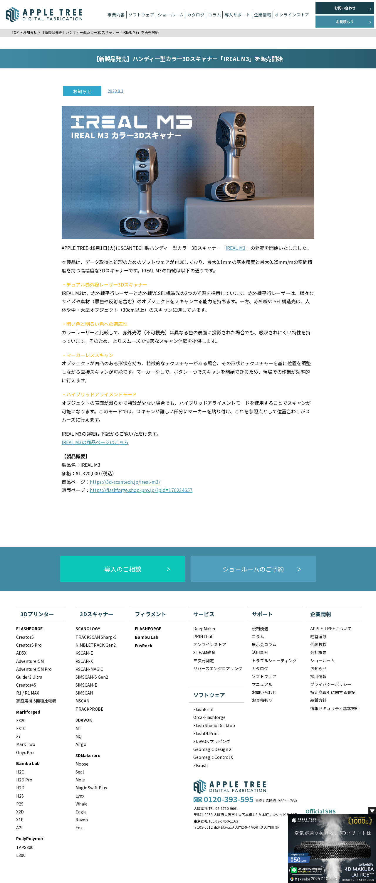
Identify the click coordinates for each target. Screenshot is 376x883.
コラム (258, 636)
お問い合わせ (344, 7)
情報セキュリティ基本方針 (334, 708)
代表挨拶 (318, 644)
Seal (79, 772)
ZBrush (200, 765)
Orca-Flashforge (209, 717)
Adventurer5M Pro (34, 669)
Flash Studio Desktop (214, 725)
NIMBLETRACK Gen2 (95, 645)
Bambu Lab (28, 763)
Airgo (80, 744)
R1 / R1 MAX (27, 693)
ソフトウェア (264, 676)
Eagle (81, 812)
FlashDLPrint (206, 733)
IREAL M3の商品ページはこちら (95, 442)
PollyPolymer (29, 838)
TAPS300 (24, 847)
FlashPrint (203, 709)
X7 (18, 736)
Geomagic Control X (213, 757)
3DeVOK (83, 720)
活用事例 (260, 652)
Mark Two (25, 744)
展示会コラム (264, 644)
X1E (20, 820)
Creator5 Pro (29, 645)
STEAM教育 (128, 102)
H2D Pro (24, 780)
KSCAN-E (84, 653)
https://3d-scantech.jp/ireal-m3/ (125, 481)
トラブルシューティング (274, 660)
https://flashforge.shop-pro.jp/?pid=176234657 (141, 489)
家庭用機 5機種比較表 (36, 701)
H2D (20, 788)
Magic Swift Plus (91, 788)
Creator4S (26, 685)
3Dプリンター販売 (128, 48)
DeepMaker (128, 30)
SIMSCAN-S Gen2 (91, 677)
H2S (20, 796)
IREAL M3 (236, 247)
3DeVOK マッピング (211, 741)
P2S (20, 804)
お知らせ (318, 668)
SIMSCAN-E (86, 685)
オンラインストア (292, 15)
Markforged (28, 712)
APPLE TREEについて (331, 628)
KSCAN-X (84, 661)
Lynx (79, 796)
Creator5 (25, 637)
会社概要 (318, 652)
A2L (20, 827)
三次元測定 (128, 120)
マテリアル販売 (128, 84)
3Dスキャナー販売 (128, 66)
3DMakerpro (87, 755)
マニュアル (262, 684)
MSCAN (82, 701)
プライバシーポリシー (330, 684)
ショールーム (171, 15)
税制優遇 (260, 628)
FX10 (21, 728)
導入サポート (237, 15)
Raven (81, 820)
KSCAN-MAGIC (89, 669)
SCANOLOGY (87, 628)
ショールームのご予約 (253, 568)
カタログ (195, 15)
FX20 (21, 720)
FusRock (143, 645)
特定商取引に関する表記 (332, 692)
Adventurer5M (30, 661)
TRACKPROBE (89, 709)
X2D (20, 812)
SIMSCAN (84, 693)
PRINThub (203, 636)
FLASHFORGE (29, 628)
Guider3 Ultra (29, 677)
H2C (20, 772)
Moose (81, 764)
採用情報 (318, 676)
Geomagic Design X (212, 749)
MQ (78, 736)
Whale (81, 804)
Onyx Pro (25, 752)
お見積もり (345, 21)
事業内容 (116, 15)
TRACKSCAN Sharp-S (96, 637)
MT (78, 728)
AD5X (21, 653)
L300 (21, 855)
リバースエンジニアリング (128, 138)
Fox (79, 827)
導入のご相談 (122, 568)
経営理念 (318, 636)
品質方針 (318, 700)
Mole (80, 780)
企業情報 (262, 15)
